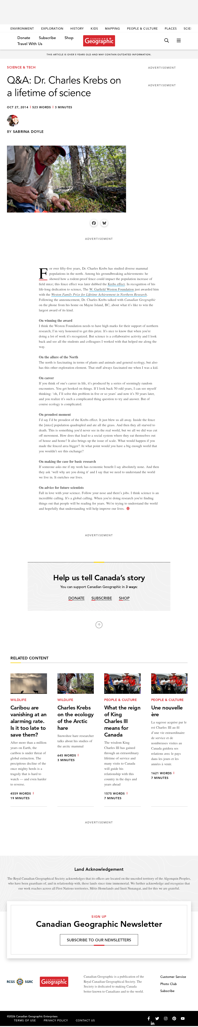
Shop (69, 37)
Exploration (52, 28)
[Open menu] (179, 40)
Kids (94, 28)
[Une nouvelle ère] (169, 740)
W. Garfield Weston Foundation (111, 289)
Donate (23, 37)
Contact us (85, 1020)
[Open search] (166, 40)
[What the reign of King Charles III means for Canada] (122, 740)
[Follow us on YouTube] (183, 1018)
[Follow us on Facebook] (149, 1018)
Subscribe (47, 37)
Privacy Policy (56, 1020)
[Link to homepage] (99, 41)
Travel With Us (29, 44)
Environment (22, 28)
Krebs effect (116, 284)
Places (171, 28)
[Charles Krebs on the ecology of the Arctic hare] (75, 740)
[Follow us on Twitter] (157, 1018)
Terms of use (25, 1020)
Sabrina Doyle (28, 131)
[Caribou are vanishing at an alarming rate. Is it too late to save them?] (28, 740)
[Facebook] (93, 222)
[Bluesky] (104, 222)
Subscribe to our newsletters (99, 940)
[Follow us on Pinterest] (174, 1018)
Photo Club (168, 984)
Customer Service (173, 977)
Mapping (112, 28)
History (77, 28)
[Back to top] (99, 624)
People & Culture (142, 28)
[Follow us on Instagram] (166, 1018)
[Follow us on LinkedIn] (152, 1023)
